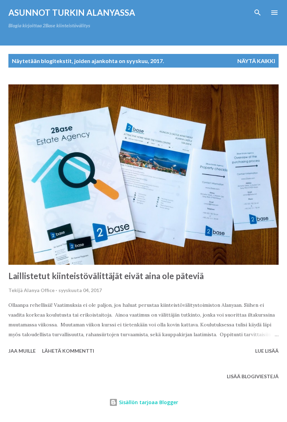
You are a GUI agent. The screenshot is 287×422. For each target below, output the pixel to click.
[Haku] (257, 12)
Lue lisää (267, 351)
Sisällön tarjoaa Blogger (148, 402)
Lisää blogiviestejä (253, 376)
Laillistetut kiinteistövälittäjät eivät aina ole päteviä (106, 276)
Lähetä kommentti (68, 351)
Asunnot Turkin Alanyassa (71, 12)
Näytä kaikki (256, 60)
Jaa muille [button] (22, 351)
